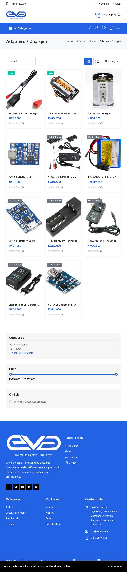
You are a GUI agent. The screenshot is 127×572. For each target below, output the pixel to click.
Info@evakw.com (100, 531)
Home (70, 41)
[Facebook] (9, 487)
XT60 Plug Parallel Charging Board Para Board (76, 113)
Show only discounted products (30, 401)
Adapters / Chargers (22, 353)
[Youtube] (22, 487)
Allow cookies (115, 566)
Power (92, 41)
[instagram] (29, 487)
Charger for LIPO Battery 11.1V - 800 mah (33, 304)
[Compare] (20, 92)
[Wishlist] (35, 92)
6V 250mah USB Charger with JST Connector (35, 113)
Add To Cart (12, 92)
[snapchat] (36, 487)
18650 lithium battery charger (66, 241)
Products (81, 41)
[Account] (97, 28)
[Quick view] (28, 92)
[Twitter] (16, 487)
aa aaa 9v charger (99, 113)
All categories (21, 344)
